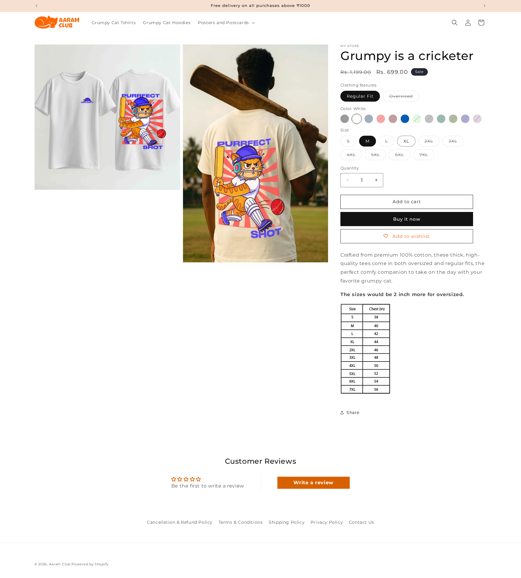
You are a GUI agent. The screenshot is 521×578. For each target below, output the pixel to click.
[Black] (344, 119)
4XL (354, 156)
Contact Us (361, 522)
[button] (225, 22)
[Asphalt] (429, 119)
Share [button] (352, 412)
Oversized (404, 97)
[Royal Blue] (405, 119)
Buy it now (406, 219)
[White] (356, 119)
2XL (432, 142)
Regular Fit (360, 96)
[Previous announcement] (36, 5)
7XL (426, 156)
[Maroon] (393, 119)
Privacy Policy (327, 522)
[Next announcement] (484, 5)
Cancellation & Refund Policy (180, 522)
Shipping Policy (287, 522)
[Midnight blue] (465, 119)
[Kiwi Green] (417, 119)
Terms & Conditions (241, 522)
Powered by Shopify (90, 564)
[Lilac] (477, 119)
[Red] (381, 119)
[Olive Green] (453, 119)
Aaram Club (60, 564)
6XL (402, 156)
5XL (378, 156)
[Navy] (369, 119)
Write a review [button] (313, 482)
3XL (456, 142)
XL (406, 141)
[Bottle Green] (441, 119)
